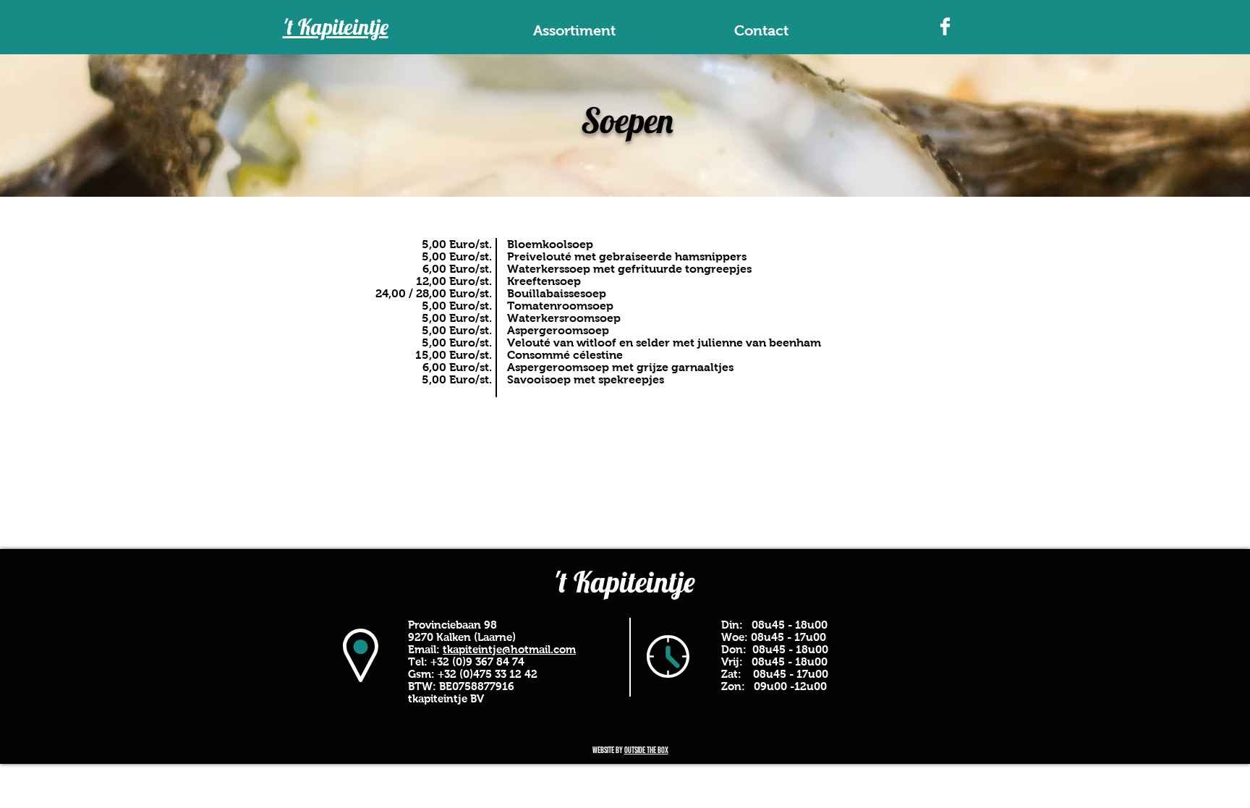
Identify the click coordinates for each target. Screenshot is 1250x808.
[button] (574, 30)
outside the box (646, 750)
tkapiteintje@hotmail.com (509, 649)
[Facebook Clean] (945, 26)
